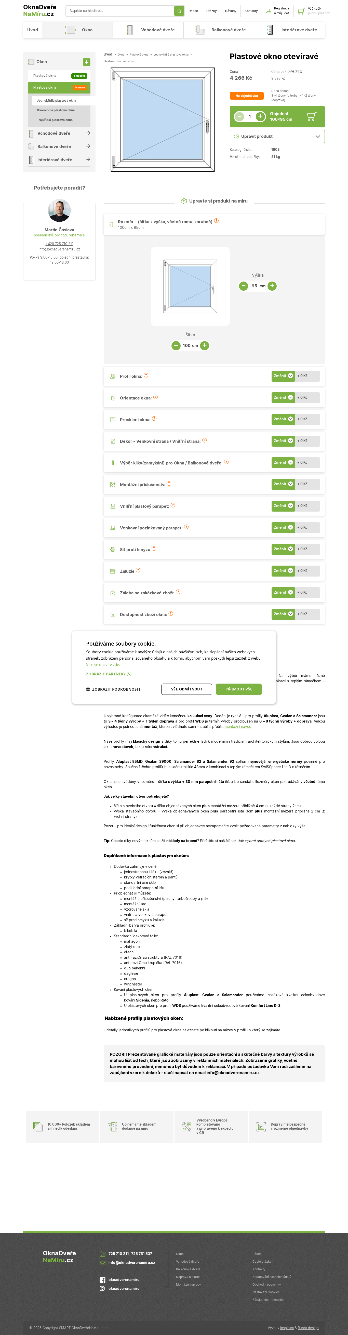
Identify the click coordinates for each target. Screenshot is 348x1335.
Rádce (193, 10)
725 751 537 (141, 1254)
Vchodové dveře (187, 1261)
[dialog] (174, 667)
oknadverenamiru (124, 1280)
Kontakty (251, 10)
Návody (230, 10)
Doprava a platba (188, 1276)
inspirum (287, 1328)
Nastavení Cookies (265, 1292)
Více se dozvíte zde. (103, 664)
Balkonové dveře (188, 1269)
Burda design (308, 1328)
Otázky (211, 10)
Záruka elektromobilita (268, 1299)
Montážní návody (188, 1284)
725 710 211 (119, 1254)
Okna (180, 1254)
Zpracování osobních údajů (271, 1276)
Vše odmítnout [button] (186, 689)
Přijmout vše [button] (238, 689)
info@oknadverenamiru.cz (59, 249)
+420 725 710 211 (59, 244)
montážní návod (238, 727)
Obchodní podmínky (266, 1284)
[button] (216, 220)
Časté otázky (262, 1261)
